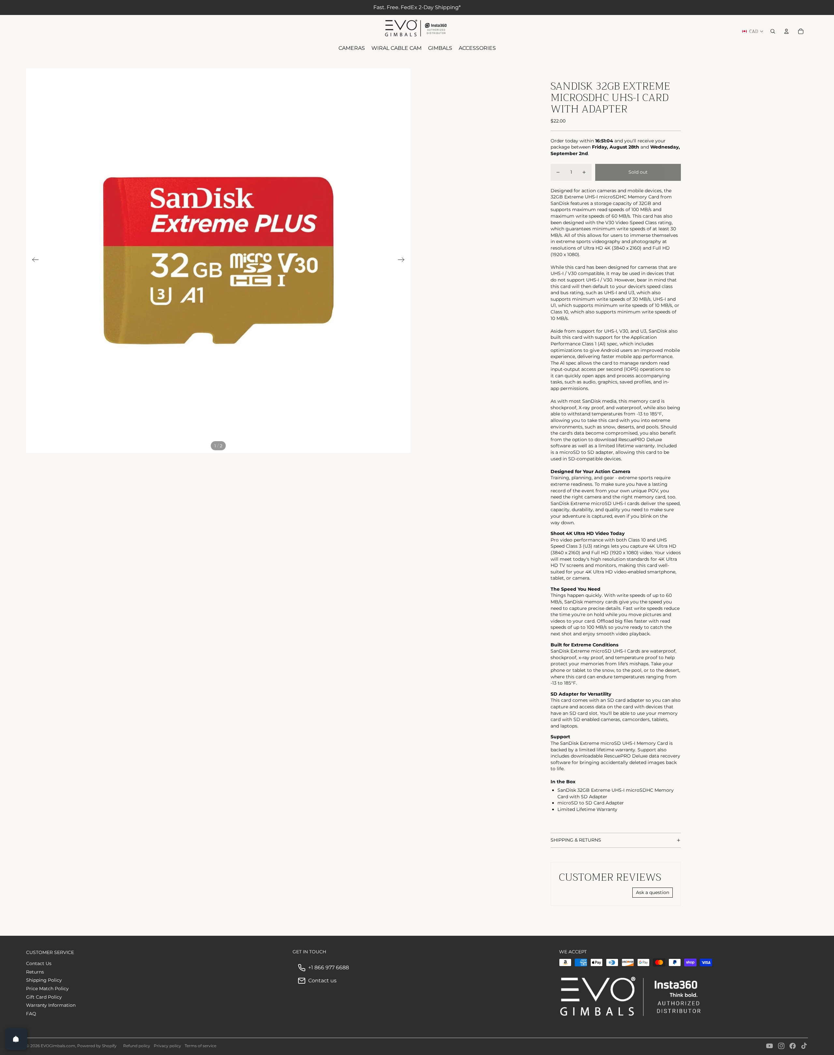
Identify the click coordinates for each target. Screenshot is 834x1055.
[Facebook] (793, 1046)
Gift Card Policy (44, 997)
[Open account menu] (786, 31)
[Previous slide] (33, 260)
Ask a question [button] (652, 892)
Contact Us (38, 963)
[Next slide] (403, 260)
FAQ (31, 1014)
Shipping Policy (44, 980)
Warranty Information (51, 1005)
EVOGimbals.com (58, 1045)
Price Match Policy (47, 988)
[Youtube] (769, 1046)
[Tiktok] (804, 1046)
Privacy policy (167, 1045)
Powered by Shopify (97, 1045)
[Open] (16, 1039)
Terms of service (200, 1045)
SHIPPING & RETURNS (576, 840)
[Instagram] (781, 1046)
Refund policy (136, 1045)
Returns (35, 972)
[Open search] (773, 31)
